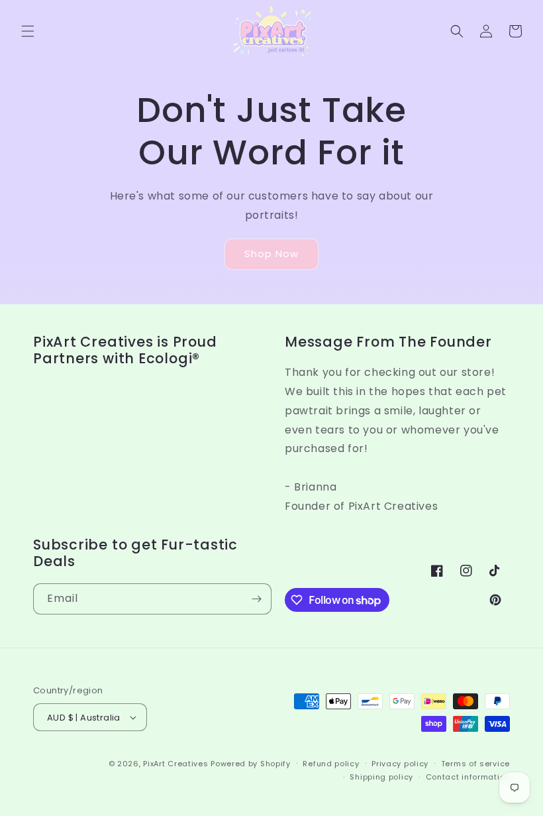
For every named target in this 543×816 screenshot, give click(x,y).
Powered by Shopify (251, 763)
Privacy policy (399, 763)
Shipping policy (381, 777)
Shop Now (271, 254)
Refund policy (331, 763)
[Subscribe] (256, 598)
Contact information (468, 777)
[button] (27, 31)
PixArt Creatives (175, 763)
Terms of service (475, 763)
